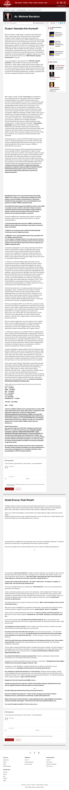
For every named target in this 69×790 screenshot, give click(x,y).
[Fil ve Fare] (57, 76)
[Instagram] (38, 752)
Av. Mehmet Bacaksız (27, 16)
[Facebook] (30, 752)
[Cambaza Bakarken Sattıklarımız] (57, 87)
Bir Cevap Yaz (9, 460)
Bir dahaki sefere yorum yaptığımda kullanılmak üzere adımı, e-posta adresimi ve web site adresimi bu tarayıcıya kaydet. (25, 485)
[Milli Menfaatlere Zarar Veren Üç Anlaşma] (57, 54)
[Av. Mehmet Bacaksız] (8, 16)
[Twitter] (34, 752)
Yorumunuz (12, 466)
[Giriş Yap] (64, 2)
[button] (61, 2)
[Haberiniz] (7, 3)
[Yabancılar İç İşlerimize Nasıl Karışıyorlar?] (57, 35)
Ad (6, 478)
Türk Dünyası (27, 96)
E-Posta (28, 478)
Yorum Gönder (9, 489)
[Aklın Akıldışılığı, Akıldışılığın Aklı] (57, 67)
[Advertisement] (25, 85)
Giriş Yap (18, 489)
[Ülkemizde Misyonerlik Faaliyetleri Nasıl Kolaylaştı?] (57, 44)
